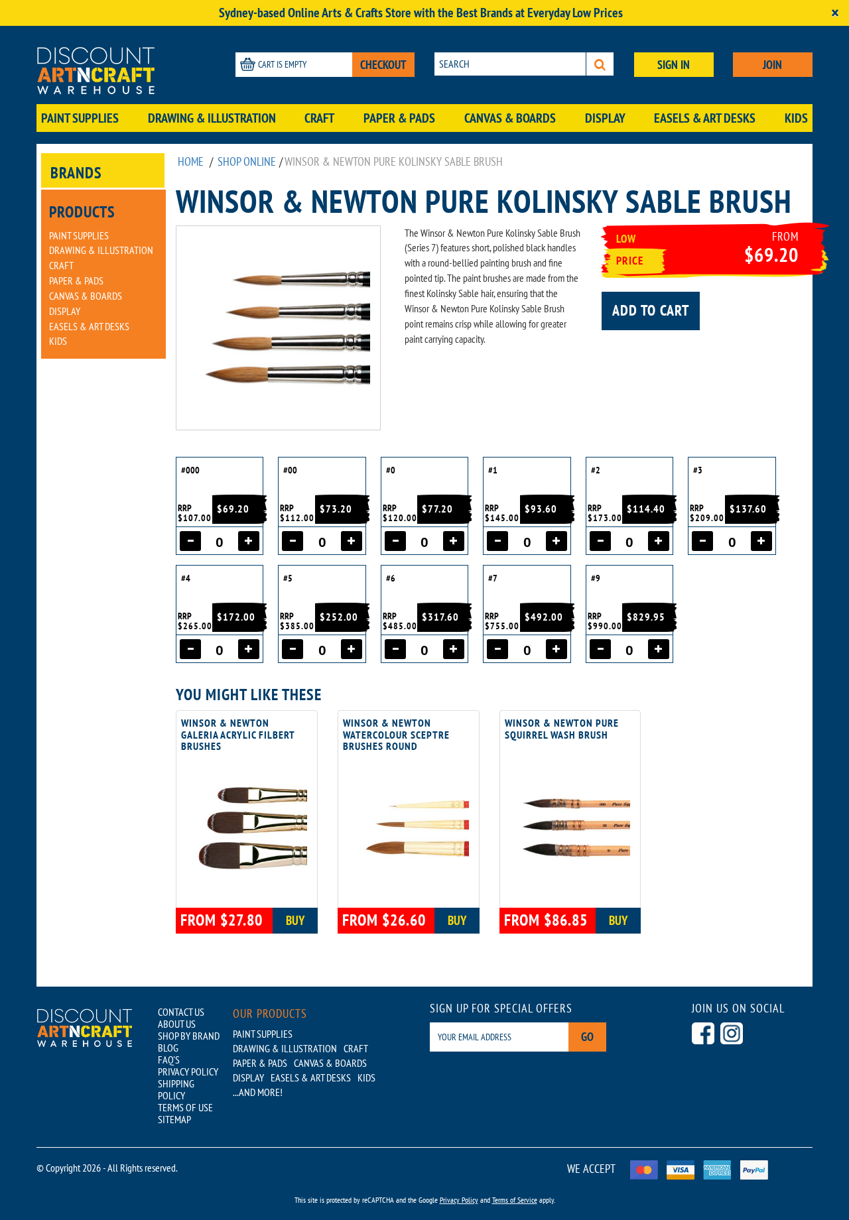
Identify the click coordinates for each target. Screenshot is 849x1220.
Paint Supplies (80, 118)
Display (605, 118)
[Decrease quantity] (190, 541)
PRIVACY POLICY (188, 1071)
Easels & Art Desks (704, 118)
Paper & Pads (399, 118)
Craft (319, 118)
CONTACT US (181, 1011)
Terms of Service (514, 1200)
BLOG (168, 1047)
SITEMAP (174, 1119)
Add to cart (650, 310)
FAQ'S (169, 1059)
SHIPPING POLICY (176, 1089)
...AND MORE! (258, 1092)
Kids (796, 118)
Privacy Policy (459, 1200)
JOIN (772, 64)
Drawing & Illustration (212, 118)
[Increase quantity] (248, 541)
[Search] (600, 64)
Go (587, 1036)
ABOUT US (177, 1023)
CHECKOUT (383, 64)
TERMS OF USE (185, 1107)
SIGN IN (673, 64)
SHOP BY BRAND (189, 1035)
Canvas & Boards (510, 118)
